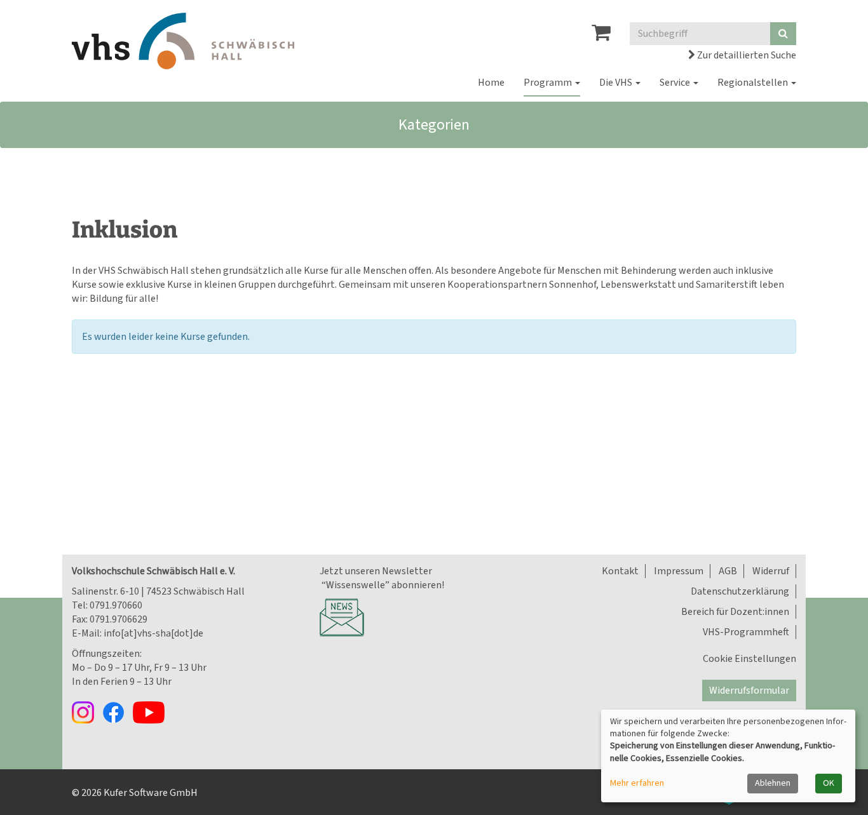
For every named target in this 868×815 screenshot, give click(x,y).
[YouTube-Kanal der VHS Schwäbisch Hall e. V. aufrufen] (152, 711)
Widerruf (770, 571)
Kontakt (620, 571)
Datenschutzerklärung (740, 591)
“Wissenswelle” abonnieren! (382, 585)
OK (828, 783)
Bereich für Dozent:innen (735, 612)
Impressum (678, 571)
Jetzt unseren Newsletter (376, 571)
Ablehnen (772, 783)
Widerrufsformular (749, 690)
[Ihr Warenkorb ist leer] (601, 36)
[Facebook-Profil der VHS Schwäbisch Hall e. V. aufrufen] (117, 711)
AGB (728, 571)
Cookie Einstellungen (749, 659)
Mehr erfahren (637, 784)
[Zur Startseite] (183, 41)
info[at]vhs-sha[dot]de (153, 633)
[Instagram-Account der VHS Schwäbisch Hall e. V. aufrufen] (87, 711)
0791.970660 (116, 605)
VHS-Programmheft (746, 632)
